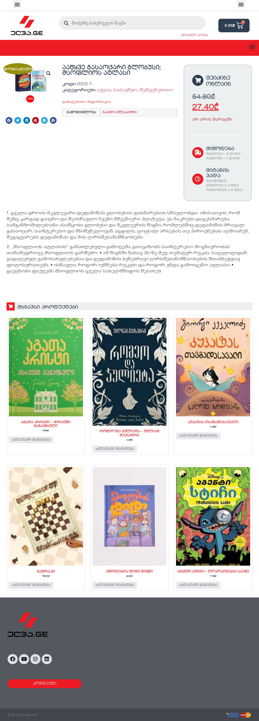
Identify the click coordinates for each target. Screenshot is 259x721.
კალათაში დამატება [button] (31, 439)
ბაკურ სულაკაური (119, 112)
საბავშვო (125, 90)
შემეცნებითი (156, 90)
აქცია (104, 90)
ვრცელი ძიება (194, 35)
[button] (17, 4)
